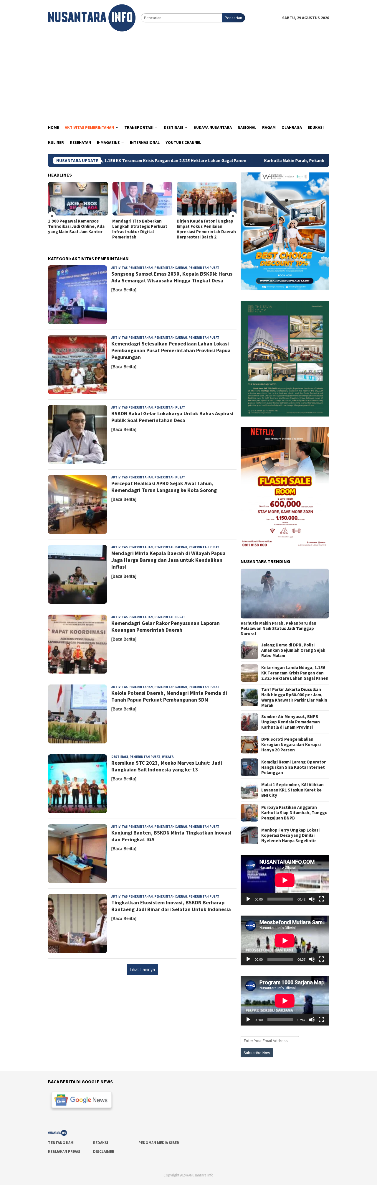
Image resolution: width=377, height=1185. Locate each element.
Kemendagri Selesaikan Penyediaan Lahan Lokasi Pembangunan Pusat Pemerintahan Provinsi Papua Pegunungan (171, 350)
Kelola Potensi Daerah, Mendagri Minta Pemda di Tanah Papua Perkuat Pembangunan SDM (169, 696)
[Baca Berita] (123, 289)
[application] (285, 880)
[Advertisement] (188, 75)
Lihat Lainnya (142, 969)
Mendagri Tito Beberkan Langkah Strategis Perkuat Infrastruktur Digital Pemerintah (139, 229)
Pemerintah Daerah (170, 268)
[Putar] (248, 899)
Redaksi (100, 1142)
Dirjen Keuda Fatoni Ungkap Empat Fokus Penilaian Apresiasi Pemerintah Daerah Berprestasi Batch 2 (206, 229)
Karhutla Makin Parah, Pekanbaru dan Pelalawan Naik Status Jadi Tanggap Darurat (278, 628)
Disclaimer (103, 1151)
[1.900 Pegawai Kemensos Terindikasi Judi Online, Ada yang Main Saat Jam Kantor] (78, 198)
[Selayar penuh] (321, 899)
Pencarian (233, 17)
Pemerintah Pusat (203, 268)
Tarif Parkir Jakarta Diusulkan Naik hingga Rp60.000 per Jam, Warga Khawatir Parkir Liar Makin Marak (294, 697)
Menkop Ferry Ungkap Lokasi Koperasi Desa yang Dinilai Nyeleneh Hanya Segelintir (290, 835)
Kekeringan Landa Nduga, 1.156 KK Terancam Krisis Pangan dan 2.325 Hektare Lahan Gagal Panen (102, 160)
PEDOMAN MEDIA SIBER (158, 1142)
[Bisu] (312, 899)
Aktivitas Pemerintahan (132, 268)
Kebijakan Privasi (65, 1151)
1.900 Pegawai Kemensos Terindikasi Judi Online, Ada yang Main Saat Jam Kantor (76, 226)
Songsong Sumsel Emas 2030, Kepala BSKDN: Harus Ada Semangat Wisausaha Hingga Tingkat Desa (171, 277)
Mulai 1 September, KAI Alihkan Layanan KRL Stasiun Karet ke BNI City (292, 790)
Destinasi (119, 757)
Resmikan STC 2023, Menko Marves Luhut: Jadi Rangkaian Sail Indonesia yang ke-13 (166, 766)
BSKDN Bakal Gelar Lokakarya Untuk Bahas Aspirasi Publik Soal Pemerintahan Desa (172, 417)
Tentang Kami (61, 1142)
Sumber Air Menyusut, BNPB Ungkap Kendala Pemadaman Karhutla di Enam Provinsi (290, 722)
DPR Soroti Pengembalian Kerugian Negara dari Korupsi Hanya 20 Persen (291, 745)
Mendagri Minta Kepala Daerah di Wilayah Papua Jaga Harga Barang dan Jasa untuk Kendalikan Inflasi (168, 560)
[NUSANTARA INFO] (91, 17)
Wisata (167, 757)
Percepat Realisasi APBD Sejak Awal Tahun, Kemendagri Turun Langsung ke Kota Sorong (164, 486)
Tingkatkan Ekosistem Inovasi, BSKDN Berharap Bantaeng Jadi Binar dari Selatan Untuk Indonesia (171, 906)
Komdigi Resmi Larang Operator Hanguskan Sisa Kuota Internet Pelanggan (293, 767)
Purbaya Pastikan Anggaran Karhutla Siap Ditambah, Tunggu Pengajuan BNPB (294, 813)
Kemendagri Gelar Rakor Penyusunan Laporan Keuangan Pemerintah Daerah (165, 626)
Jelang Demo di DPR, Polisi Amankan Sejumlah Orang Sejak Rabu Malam (293, 650)
